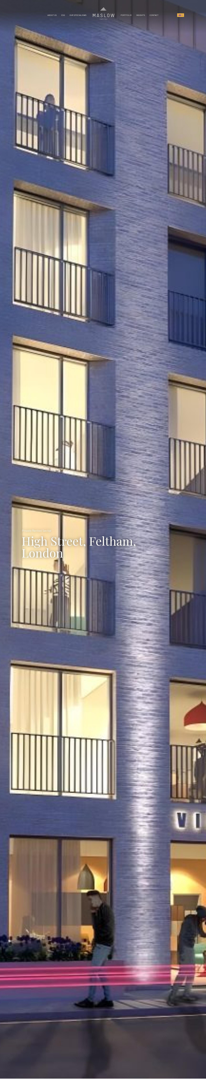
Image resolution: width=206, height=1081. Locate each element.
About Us (52, 15)
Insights (140, 15)
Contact (154, 15)
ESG (63, 15)
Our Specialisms (78, 15)
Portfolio (126, 15)
